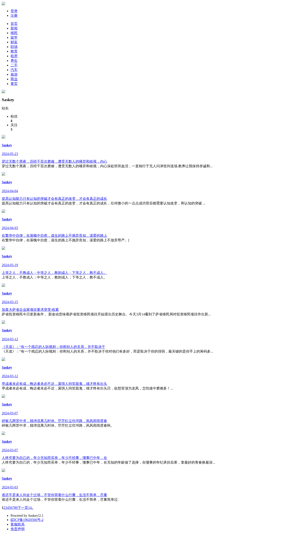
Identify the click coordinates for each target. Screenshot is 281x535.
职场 (14, 47)
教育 (14, 51)
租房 (14, 56)
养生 (14, 60)
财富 (14, 42)
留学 (14, 37)
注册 (14, 15)
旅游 (14, 74)
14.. (30, 508)
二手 (14, 65)
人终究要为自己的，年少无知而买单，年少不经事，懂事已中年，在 (54, 458)
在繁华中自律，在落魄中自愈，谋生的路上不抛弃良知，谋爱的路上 (54, 235)
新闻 (14, 28)
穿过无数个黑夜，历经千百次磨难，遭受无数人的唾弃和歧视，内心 (54, 161)
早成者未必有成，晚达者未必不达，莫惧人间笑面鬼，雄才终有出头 (54, 384)
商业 (14, 79)
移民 (14, 33)
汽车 (14, 70)
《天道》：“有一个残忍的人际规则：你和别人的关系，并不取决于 (53, 347)
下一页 (23, 508)
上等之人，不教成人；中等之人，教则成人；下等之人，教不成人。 (54, 273)
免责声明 (18, 529)
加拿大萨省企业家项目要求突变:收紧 (30, 309)
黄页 (14, 84)
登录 (14, 11)
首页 (14, 23)
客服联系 (18, 524)
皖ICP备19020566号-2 (27, 520)
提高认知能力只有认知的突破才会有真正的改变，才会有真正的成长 (54, 198)
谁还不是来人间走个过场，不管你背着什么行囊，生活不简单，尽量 (54, 495)
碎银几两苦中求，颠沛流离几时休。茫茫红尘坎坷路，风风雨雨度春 (54, 421)
